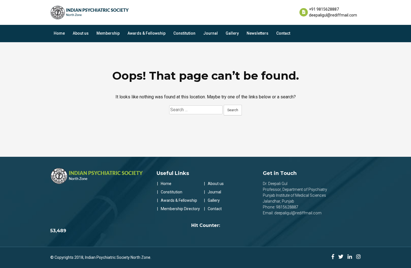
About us (81, 33)
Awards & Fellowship (146, 33)
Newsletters (257, 33)
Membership (108, 33)
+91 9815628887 (324, 9)
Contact (283, 33)
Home (59, 33)
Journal (210, 33)
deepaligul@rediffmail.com (333, 15)
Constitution (184, 33)
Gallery (232, 33)
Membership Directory (180, 209)
